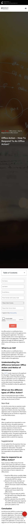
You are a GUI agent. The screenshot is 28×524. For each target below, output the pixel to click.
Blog (7, 131)
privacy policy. (13, 312)
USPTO (6, 373)
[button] (25, 8)
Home (3, 131)
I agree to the (9, 312)
